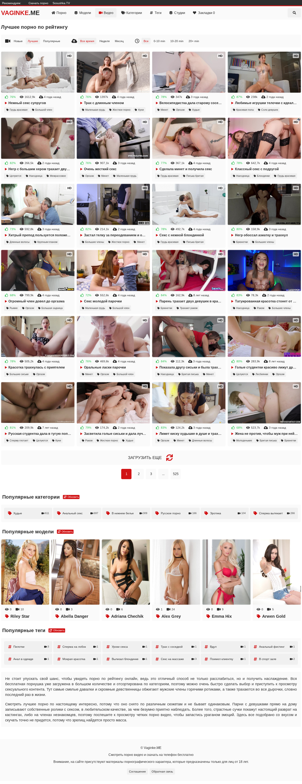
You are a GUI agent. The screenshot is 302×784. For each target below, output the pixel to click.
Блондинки (263, 175)
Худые (196, 109)
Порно (61, 13)
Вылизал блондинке (130, 659)
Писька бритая (195, 175)
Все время (87, 41)
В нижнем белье (130, 513)
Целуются (15, 175)
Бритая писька (190, 374)
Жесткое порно (121, 109)
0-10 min (159, 41)
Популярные (51, 41)
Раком (260, 308)
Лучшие (33, 41)
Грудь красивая (19, 109)
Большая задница (52, 308)
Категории (134, 13)
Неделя (104, 41)
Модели (85, 13)
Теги (158, 13)
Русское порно (179, 513)
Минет (164, 109)
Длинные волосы (20, 242)
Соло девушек (269, 109)
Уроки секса (130, 646)
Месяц (119, 41)
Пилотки (31, 646)
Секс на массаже (179, 659)
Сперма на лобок (80, 646)
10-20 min (176, 41)
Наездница (35, 175)
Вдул (228, 646)
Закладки (206, 13)
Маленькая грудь (95, 109)
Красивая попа (245, 109)
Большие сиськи (19, 374)
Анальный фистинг (277, 646)
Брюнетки (242, 242)
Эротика (228, 513)
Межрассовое (58, 175)
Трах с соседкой (179, 646)
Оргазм (180, 109)
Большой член (43, 109)
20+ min (194, 41)
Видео (108, 13)
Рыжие (14, 308)
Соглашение (137, 771)
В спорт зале (277, 659)
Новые (18, 41)
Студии (179, 13)
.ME (20, 12)
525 (176, 474)
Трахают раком (188, 308)
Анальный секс (80, 513)
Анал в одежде (31, 659)
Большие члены (94, 242)
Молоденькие (244, 440)
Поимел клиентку (228, 659)
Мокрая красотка (80, 659)
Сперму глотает (19, 440)
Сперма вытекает (277, 513)
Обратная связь (162, 771)
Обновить (73, 497)
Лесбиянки (262, 374)
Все (146, 41)
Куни (141, 109)
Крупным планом (47, 242)
